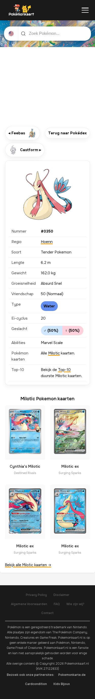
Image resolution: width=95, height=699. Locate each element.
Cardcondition (36, 684)
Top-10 (64, 369)
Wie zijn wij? (75, 604)
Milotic (54, 353)
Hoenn (47, 241)
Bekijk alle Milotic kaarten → (28, 565)
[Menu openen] (85, 10)
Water (49, 306)
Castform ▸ (30, 149)
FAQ (57, 604)
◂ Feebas (16, 133)
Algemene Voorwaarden (29, 604)
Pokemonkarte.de (72, 675)
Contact (47, 613)
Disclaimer (61, 595)
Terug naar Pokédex (67, 133)
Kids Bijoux (61, 684)
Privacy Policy (36, 595)
